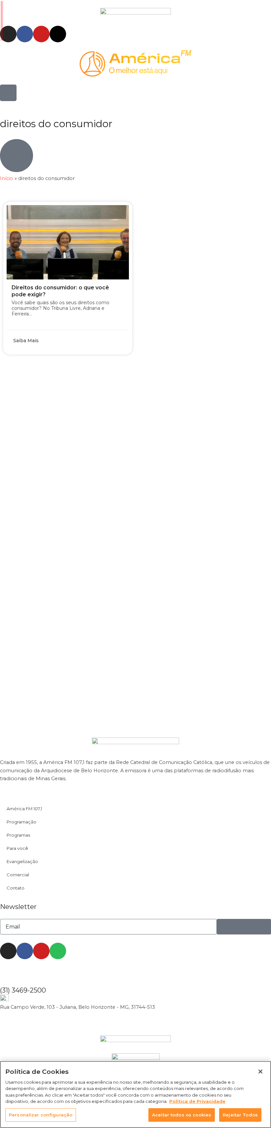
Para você (17, 848)
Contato (15, 888)
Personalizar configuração (40, 1114)
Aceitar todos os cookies (181, 1114)
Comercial (18, 874)
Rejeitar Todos (240, 1114)
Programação (21, 821)
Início (6, 178)
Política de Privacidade (197, 1101)
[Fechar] (260, 1071)
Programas (18, 835)
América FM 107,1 (24, 808)
